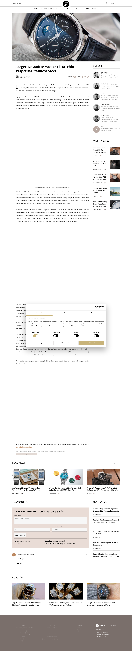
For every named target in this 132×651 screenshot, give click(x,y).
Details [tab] (66, 313)
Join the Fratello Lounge (24, 627)
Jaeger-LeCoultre (32, 454)
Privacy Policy (101, 636)
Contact (24, 641)
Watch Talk (52, 635)
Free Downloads (24, 635)
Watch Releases (20, 454)
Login (18, 544)
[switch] (55, 335)
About (87, 9)
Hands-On (52, 629)
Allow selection (66, 343)
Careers (24, 631)
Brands (52, 9)
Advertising (24, 633)
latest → (117, 463)
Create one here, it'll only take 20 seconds (60, 543)
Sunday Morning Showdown (52, 639)
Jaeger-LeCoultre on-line (24, 447)
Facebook (80, 627)
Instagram (80, 629)
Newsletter (24, 639)
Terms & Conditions (102, 634)
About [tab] (93, 313)
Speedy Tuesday (52, 627)
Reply (21, 563)
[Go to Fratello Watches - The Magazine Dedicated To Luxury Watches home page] (66, 2)
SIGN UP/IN (114, 3)
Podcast (79, 9)
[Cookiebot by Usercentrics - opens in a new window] (96, 307)
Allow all (92, 343)
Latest (36, 9)
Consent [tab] (39, 313)
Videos (94, 9)
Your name (17, 527)
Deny (40, 343)
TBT (52, 631)
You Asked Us (52, 633)
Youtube (80, 631)
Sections (44, 9)
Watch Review (52, 637)
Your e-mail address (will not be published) (62, 527)
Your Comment (18, 515)
